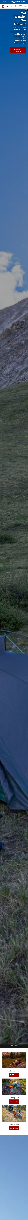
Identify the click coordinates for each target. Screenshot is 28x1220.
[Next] (16, 1046)
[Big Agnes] (3, 6)
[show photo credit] (26, 10)
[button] (11, 6)
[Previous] (12, 1046)
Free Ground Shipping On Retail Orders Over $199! (14, 1)
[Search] (7, 6)
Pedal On (8, 50)
